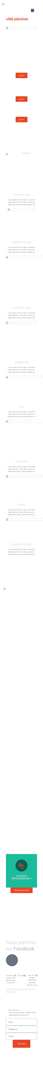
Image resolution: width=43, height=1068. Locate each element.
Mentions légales (16, 1057)
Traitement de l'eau (21, 242)
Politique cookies (16, 1063)
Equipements (21, 362)
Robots (21, 504)
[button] (39, 4)
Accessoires (21, 461)
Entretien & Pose (21, 307)
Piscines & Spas (21, 194)
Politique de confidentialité (21, 1051)
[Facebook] (32, 10)
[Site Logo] (7, 8)
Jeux (21, 406)
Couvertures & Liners (21, 544)
